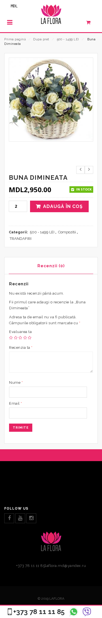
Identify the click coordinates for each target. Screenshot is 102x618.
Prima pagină (15, 39)
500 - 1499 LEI (68, 39)
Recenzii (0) (51, 266)
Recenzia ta (21, 347)
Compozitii (67, 232)
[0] (91, 23)
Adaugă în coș (63, 206)
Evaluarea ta (20, 332)
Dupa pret (41, 39)
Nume (16, 382)
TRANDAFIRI (20, 238)
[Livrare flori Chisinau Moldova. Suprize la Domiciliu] (51, 16)
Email (15, 403)
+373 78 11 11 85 (39, 612)
